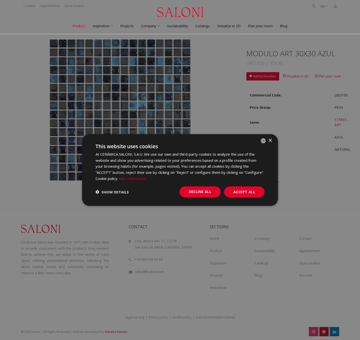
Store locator (74, 5)
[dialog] (180, 170)
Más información (132, 178)
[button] (112, 192)
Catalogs (202, 26)
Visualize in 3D (228, 26)
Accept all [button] (244, 191)
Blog (284, 26)
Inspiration (101, 26)
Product (78, 26)
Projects (127, 26)
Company (148, 26)
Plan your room (260, 26)
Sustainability (177, 26)
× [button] (270, 140)
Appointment (50, 5)
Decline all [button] (200, 191)
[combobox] (263, 140)
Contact (29, 5)
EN (323, 6)
